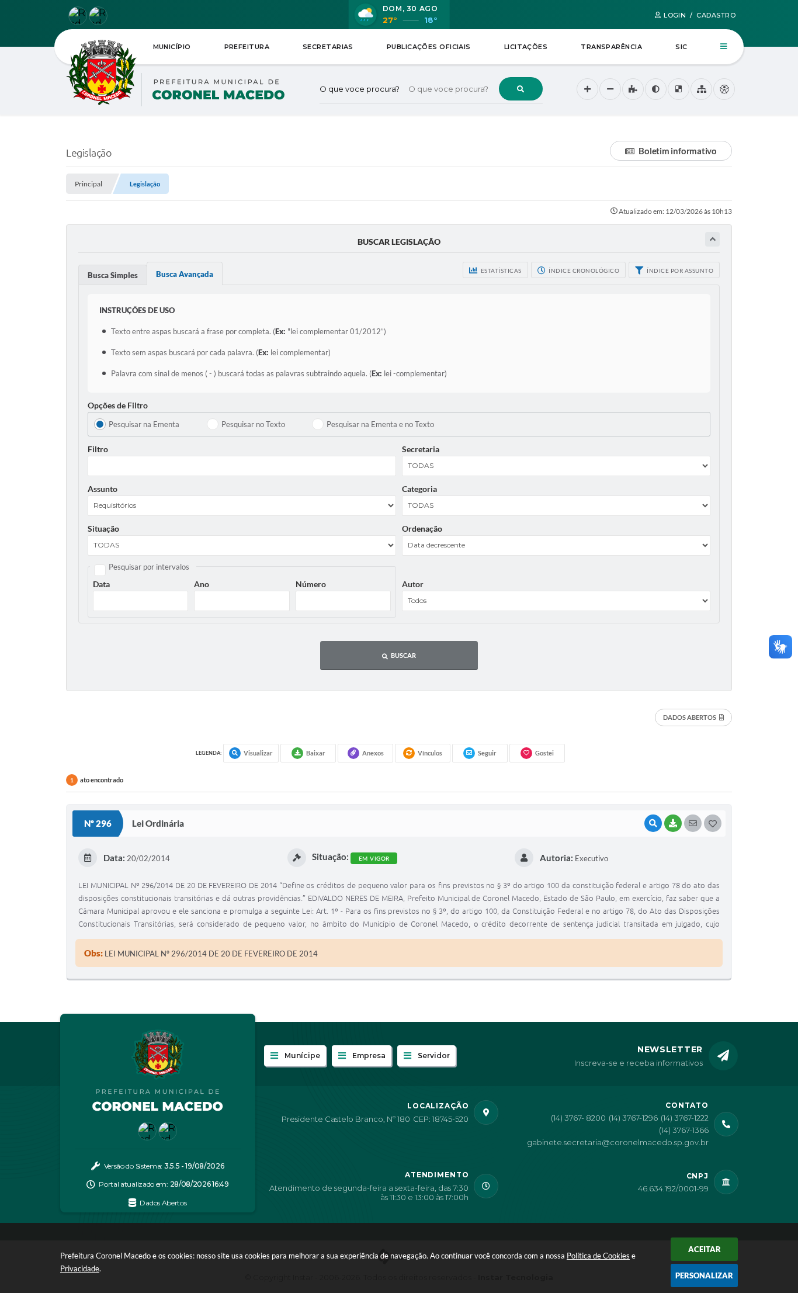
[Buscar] (521, 88)
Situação (103, 528)
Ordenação (422, 528)
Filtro (98, 449)
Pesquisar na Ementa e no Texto (380, 424)
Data (101, 584)
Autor (413, 584)
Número (311, 584)
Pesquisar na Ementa (144, 424)
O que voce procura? (360, 88)
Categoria (419, 489)
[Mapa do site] (701, 89)
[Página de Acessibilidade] (724, 89)
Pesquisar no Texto (253, 424)
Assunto (102, 489)
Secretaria (420, 449)
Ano (201, 584)
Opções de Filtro (118, 405)
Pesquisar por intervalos (149, 566)
